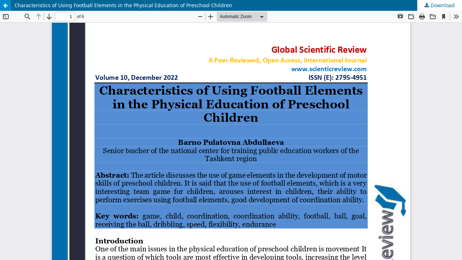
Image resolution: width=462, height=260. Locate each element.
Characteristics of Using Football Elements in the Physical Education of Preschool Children (123, 5)
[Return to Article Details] (5, 5)
